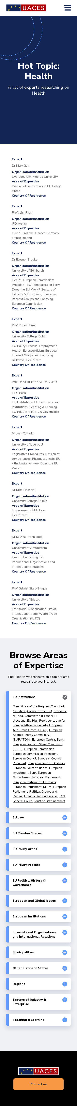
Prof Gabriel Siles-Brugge (29, 588)
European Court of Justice (30, 768)
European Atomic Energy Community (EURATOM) (37, 735)
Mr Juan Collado (23, 433)
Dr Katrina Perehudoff (27, 537)
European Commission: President (35, 754)
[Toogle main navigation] (67, 8)
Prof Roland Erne (24, 325)
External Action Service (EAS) (45, 796)
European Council (24, 758)
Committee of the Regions (31, 706)
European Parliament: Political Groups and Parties (39, 792)
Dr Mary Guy (20, 165)
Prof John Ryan (22, 212)
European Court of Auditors (46, 763)
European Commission (39, 749)
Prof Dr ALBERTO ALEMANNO (34, 382)
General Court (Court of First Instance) (39, 801)
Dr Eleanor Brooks (24, 259)
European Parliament (45, 777)
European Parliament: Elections (34, 782)
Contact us (38, 1084)
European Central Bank (48, 739)
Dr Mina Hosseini (23, 490)
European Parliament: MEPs (32, 787)
